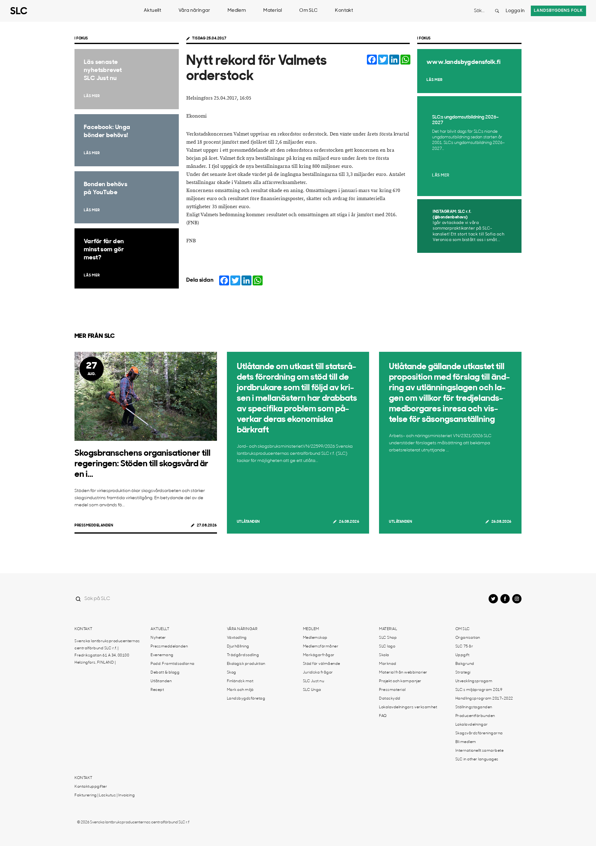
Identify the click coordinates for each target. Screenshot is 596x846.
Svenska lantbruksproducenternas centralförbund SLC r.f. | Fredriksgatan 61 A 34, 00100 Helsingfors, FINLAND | (107, 652)
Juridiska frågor (318, 672)
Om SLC (308, 10)
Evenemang (162, 655)
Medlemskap (315, 638)
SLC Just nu (313, 681)
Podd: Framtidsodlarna (173, 664)
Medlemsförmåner (321, 646)
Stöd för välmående (321, 664)
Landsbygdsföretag (246, 699)
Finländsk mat (240, 681)
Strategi (463, 672)
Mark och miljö (240, 690)
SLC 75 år (464, 646)
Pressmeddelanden (93, 525)
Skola (384, 655)
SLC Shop (388, 638)
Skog (231, 672)
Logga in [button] (515, 11)
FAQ (383, 716)
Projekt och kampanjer (400, 681)
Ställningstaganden (473, 707)
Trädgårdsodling (243, 655)
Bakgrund (464, 664)
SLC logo (387, 646)
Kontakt (344, 10)
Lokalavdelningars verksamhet (408, 707)
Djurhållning (238, 646)
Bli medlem (465, 742)
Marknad (387, 664)
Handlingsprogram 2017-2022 (484, 699)
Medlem (237, 10)
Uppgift (462, 655)
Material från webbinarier (403, 672)
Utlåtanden (248, 522)
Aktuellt (152, 10)
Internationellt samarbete (479, 751)
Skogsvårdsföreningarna (479, 733)
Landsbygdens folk (558, 10)
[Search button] (496, 10)
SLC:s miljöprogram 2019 (479, 690)
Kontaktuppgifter (90, 787)
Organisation (467, 638)
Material (272, 10)
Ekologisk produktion (246, 664)
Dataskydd (389, 699)
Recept (157, 690)
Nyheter (158, 638)
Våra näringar (194, 10)
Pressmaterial (392, 690)
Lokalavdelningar (471, 725)
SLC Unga (312, 690)
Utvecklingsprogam (474, 681)
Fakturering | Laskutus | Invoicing (104, 795)
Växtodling (237, 638)
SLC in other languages (477, 759)
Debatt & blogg (165, 672)
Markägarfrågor (319, 655)
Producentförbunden (475, 716)
